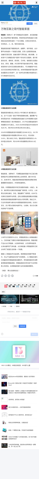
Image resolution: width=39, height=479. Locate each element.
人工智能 (4, 296)
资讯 (3, 292)
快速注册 (22, 326)
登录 (15, 326)
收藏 (36, 276)
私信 (35, 23)
